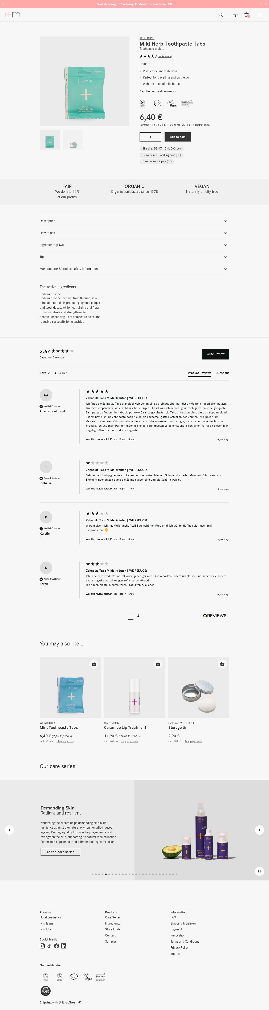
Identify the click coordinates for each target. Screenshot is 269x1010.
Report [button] (122, 439)
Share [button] (131, 439)
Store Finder (113, 929)
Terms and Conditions (185, 941)
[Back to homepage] (12, 15)
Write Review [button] (216, 354)
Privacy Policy (180, 948)
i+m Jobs (45, 929)
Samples (111, 941)
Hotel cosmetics (50, 917)
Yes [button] (115, 439)
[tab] (199, 374)
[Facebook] (56, 946)
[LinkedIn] (63, 946)
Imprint (175, 954)
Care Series (113, 917)
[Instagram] (42, 946)
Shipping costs (201, 125)
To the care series (60, 852)
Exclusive (173, 723)
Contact (110, 935)
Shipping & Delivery (183, 923)
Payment (176, 929)
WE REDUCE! (147, 38)
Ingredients (112, 923)
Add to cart (177, 137)
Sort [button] (43, 373)
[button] (184, 56)
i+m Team (46, 923)
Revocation (178, 935)
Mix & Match (111, 723)
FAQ (173, 917)
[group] (62, 351)
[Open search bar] (221, 14)
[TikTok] (49, 946)
